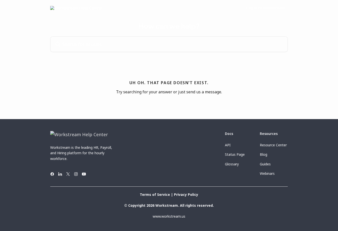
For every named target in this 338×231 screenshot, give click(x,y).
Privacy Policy (186, 194)
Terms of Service (155, 194)
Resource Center (273, 145)
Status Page (235, 154)
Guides (265, 164)
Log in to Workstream (265, 8)
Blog (263, 154)
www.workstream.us (169, 216)
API (228, 145)
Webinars (267, 173)
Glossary (232, 164)
